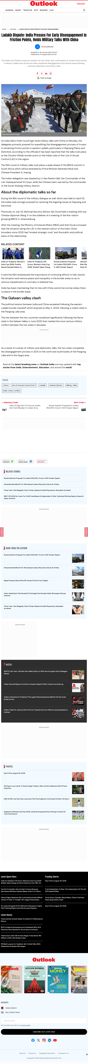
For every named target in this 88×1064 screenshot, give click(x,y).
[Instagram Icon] (44, 1040)
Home (4, 29)
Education (44, 367)
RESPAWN (44, 10)
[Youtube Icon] (55, 1040)
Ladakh (43, 385)
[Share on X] (42, 73)
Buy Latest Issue (13, 1012)
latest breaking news (26, 364)
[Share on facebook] (37, 73)
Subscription (11, 1008)
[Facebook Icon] (33, 1040)
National (13, 29)
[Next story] (86, 532)
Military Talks (71, 385)
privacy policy (25, 1025)
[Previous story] (1, 532)
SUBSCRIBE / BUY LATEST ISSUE (44, 1032)
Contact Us (32, 1053)
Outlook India (47, 364)
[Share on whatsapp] (51, 73)
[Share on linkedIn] (46, 73)
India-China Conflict (11, 391)
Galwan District (56, 385)
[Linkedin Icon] (49, 1040)
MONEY (18, 10)
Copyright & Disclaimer (47, 1053)
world (69, 367)
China (5, 385)
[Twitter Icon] (38, 1040)
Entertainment (30, 367)
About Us (22, 1053)
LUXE (51, 10)
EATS (36, 10)
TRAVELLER (27, 10)
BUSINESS (9, 10)
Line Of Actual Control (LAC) (24, 385)
